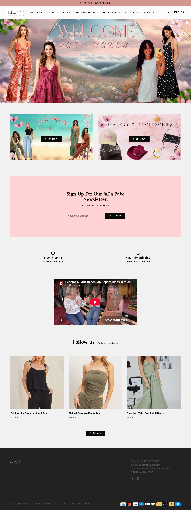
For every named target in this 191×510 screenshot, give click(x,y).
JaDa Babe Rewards (86, 12)
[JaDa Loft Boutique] (16, 462)
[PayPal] (159, 505)
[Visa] (135, 505)
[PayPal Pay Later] (171, 505)
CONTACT (64, 12)
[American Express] (141, 505)
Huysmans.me (84, 504)
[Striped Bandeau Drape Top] (95, 383)
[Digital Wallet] (150, 505)
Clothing (130, 12)
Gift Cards (36, 12)
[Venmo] (178, 505)
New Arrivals (111, 12)
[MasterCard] (129, 505)
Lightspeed (62, 504)
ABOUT (51, 12)
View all (95, 433)
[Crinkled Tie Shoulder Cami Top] (37, 383)
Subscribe (115, 216)
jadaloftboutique (107, 342)
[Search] (183, 12)
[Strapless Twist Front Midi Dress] (154, 383)
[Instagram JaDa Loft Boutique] (138, 478)
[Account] (170, 12)
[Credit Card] (123, 505)
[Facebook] (132, 478)
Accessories (150, 12)
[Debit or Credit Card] (165, 505)
